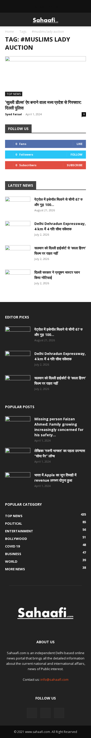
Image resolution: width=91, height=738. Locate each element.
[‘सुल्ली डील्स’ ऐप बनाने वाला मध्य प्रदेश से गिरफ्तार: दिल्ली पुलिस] (45, 76)
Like (79, 144)
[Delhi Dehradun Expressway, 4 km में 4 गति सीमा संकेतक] (17, 230)
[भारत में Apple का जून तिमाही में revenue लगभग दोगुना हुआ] (17, 481)
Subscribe (74, 165)
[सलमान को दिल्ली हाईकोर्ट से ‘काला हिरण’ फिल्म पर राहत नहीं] (17, 254)
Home (9, 31)
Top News (14, 94)
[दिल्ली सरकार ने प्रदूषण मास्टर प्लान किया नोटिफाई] (17, 278)
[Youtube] (59, 713)
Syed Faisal (13, 114)
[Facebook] (32, 713)
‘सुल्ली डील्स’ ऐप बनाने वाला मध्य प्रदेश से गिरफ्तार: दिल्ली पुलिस (43, 105)
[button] (9, 19)
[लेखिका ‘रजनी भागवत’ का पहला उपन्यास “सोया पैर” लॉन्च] (17, 457)
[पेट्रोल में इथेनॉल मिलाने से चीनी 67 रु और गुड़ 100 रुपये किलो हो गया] (17, 205)
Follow (76, 154)
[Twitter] (45, 713)
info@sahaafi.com (54, 679)
